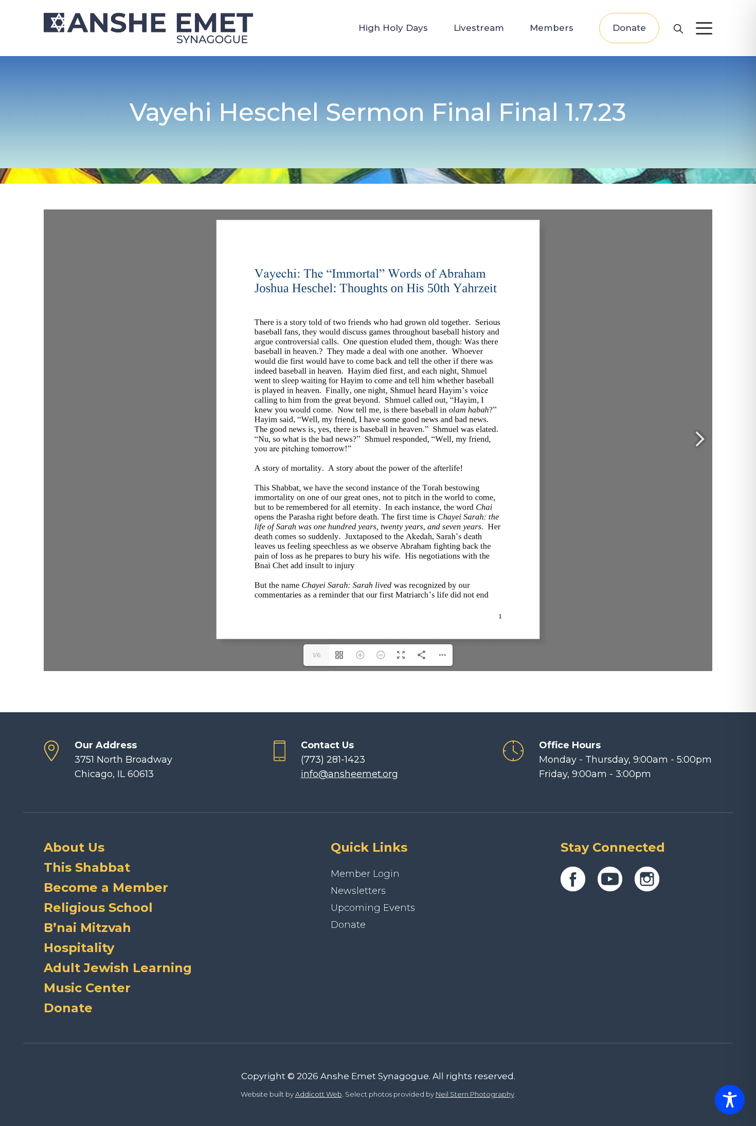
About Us (74, 847)
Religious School (98, 907)
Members (551, 28)
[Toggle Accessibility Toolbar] (730, 1100)
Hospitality (79, 947)
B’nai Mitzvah (87, 927)
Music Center (87, 987)
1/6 (316, 655)
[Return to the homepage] (148, 28)
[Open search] (677, 28)
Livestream (479, 28)
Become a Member (106, 887)
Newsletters (358, 890)
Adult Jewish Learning (118, 967)
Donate (629, 28)
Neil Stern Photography (475, 1094)
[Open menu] (704, 28)
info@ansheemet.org (349, 774)
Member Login (365, 873)
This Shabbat (87, 867)
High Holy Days (393, 28)
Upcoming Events (373, 907)
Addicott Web (318, 1094)
